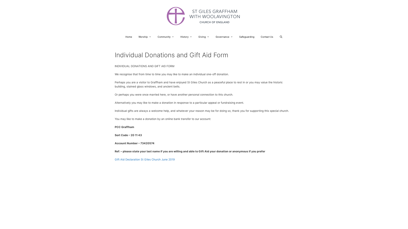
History (184, 36)
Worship (143, 36)
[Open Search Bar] (281, 37)
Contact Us (267, 36)
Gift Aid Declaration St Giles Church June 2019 (145, 159)
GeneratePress (236, 175)
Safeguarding (246, 36)
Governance (222, 36)
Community (164, 36)
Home (128, 36)
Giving (202, 36)
